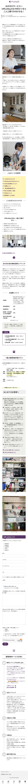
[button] (11, 685)
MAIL (14, 782)
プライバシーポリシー (5, 771)
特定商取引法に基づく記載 (6, 774)
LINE (19, 782)
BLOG (8, 782)
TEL (25, 782)
